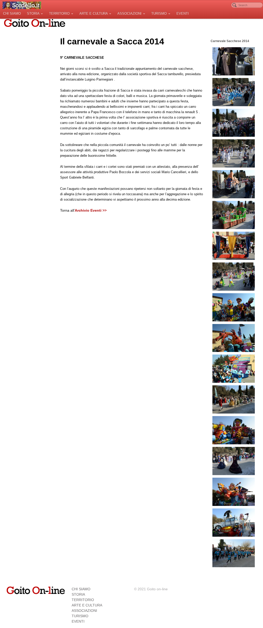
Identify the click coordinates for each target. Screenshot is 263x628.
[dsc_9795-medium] (233, 61)
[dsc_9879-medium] (233, 369)
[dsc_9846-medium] (233, 215)
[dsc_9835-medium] (233, 184)
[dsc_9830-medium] (233, 153)
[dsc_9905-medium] (233, 492)
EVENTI (182, 13)
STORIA (33, 13)
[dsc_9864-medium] (233, 307)
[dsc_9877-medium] (233, 338)
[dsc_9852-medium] (233, 246)
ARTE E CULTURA (93, 13)
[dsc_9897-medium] (233, 461)
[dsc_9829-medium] (233, 123)
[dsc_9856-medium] (233, 276)
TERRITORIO (59, 13)
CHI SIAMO (12, 13)
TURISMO (159, 13)
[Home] (35, 590)
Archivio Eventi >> (91, 210)
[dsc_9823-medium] (233, 92)
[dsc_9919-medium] (233, 522)
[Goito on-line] (22, 5)
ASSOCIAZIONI (129, 13)
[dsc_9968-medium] (233, 553)
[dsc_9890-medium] (233, 430)
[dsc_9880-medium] (233, 399)
